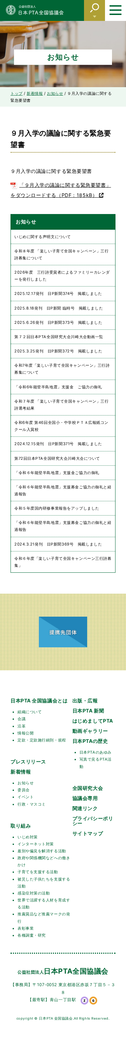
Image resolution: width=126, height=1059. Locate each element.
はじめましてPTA (92, 721)
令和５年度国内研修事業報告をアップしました (56, 508)
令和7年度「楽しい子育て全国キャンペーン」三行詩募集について (62, 369)
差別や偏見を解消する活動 (42, 850)
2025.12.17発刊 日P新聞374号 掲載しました (58, 293)
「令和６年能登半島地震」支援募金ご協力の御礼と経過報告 (62, 490)
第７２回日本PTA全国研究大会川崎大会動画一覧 (58, 336)
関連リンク (85, 808)
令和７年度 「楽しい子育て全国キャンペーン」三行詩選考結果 (61, 405)
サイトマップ (87, 833)
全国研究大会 (87, 788)
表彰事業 (26, 928)
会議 (22, 718)
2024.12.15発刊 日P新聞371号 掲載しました (58, 443)
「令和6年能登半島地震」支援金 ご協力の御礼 (58, 386)
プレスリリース (28, 761)
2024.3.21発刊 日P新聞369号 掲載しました (58, 544)
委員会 (24, 789)
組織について (30, 711)
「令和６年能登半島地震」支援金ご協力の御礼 (56, 472)
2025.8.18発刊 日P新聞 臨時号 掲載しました (58, 308)
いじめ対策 (28, 837)
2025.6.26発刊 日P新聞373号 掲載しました (58, 322)
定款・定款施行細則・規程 (42, 740)
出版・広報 (85, 700)
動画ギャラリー (90, 731)
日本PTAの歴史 (90, 741)
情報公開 (26, 733)
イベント (26, 796)
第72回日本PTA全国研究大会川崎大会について (57, 458)
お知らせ (26, 782)
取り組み (20, 826)
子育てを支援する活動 (38, 871)
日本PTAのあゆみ (95, 752)
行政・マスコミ (32, 804)
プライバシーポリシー (92, 820)
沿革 (22, 726)
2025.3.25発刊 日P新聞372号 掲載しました (58, 351)
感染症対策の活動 (34, 893)
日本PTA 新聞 (88, 711)
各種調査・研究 (32, 935)
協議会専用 (85, 798)
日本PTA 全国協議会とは (39, 700)
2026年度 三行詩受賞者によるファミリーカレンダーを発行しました (62, 276)
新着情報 (20, 772)
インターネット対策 (36, 843)
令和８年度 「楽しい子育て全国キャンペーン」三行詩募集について (61, 254)
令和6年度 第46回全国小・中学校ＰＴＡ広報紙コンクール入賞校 (61, 426)
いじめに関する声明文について (42, 236)
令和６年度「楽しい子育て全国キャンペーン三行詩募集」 (62, 562)
